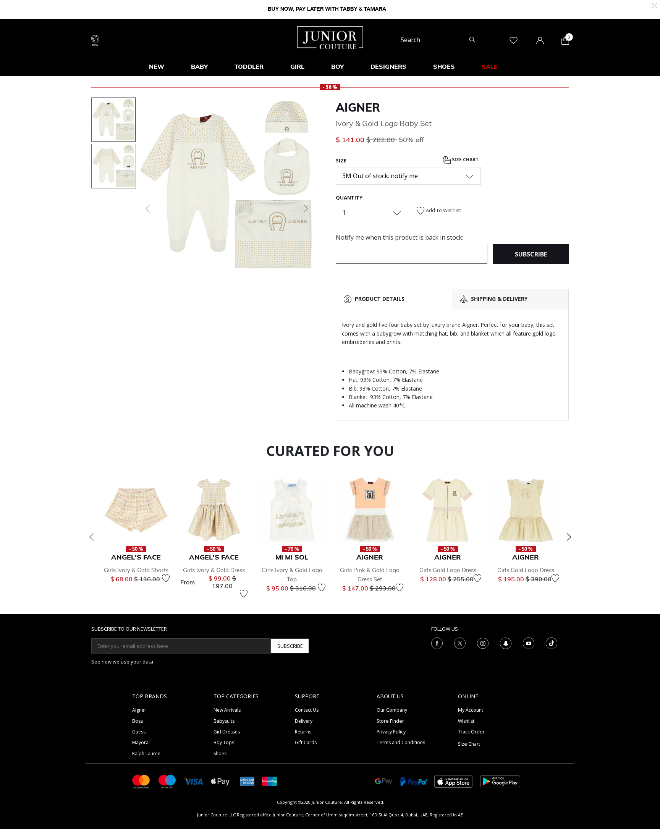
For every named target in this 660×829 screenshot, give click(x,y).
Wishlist (466, 721)
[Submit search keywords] (472, 39)
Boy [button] (337, 66)
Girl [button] (297, 66)
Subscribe (290, 645)
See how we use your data (122, 661)
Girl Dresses (227, 731)
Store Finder (390, 721)
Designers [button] (388, 66)
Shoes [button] (444, 66)
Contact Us (307, 710)
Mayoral (141, 742)
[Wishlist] (166, 578)
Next (568, 537)
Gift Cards (306, 742)
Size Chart (465, 160)
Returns (303, 731)
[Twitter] (460, 643)
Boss (137, 721)
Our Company (392, 710)
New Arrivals (227, 710)
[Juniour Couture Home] (330, 37)
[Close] (654, 4)
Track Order (471, 731)
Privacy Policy (391, 731)
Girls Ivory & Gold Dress (214, 570)
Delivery (303, 721)
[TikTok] (551, 643)
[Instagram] (483, 643)
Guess (139, 731)
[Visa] (193, 781)
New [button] (156, 66)
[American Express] (247, 781)
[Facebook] (437, 643)
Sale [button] (490, 66)
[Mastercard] (141, 781)
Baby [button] (199, 66)
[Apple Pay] (220, 781)
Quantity (349, 197)
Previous (91, 537)
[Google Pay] (383, 781)
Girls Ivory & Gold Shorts (136, 570)
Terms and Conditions (401, 742)
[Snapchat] (505, 643)
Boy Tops (224, 742)
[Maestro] (167, 781)
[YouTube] (528, 643)
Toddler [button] (249, 66)
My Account (470, 710)
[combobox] (438, 39)
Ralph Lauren (146, 753)
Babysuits (224, 721)
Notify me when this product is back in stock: (399, 237)
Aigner (358, 107)
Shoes (220, 753)
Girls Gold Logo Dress (447, 570)
